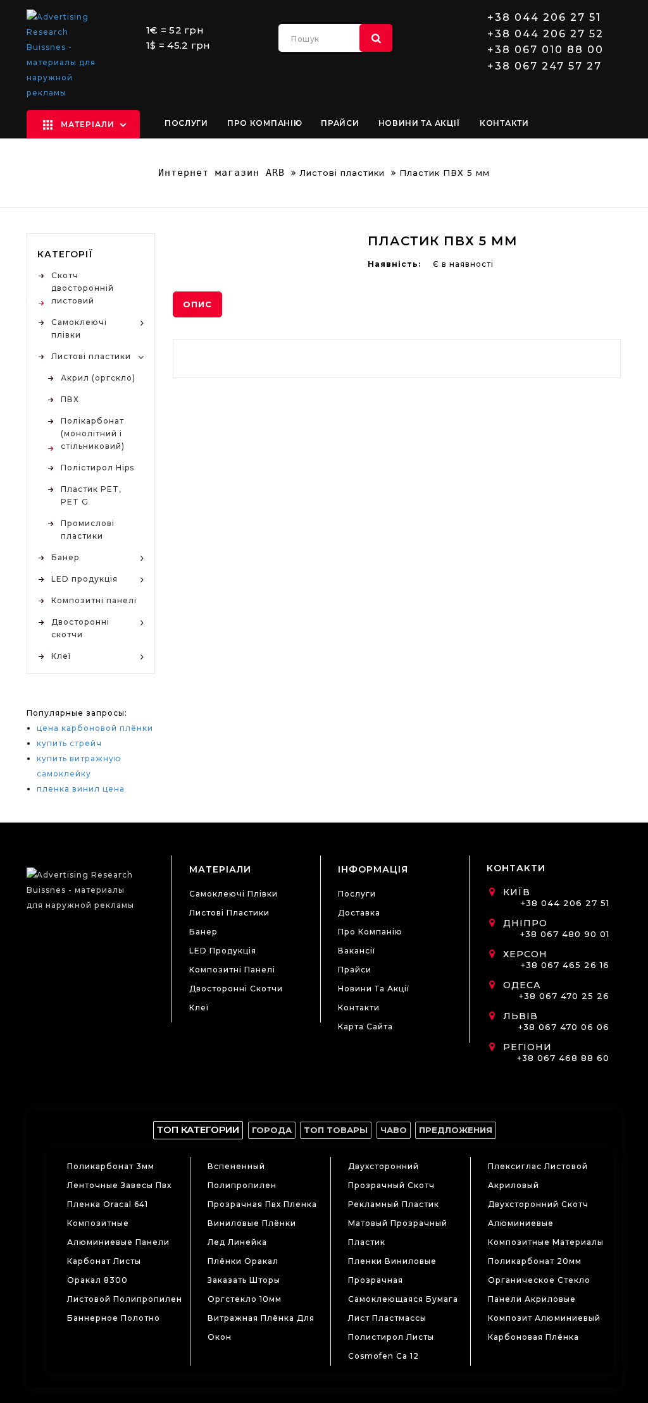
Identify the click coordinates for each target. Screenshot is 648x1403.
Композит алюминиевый (544, 1318)
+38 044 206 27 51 (544, 17)
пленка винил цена (81, 788)
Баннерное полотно (113, 1318)
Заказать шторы (244, 1280)
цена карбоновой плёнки (95, 728)
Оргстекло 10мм (245, 1299)
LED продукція (84, 579)
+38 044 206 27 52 (545, 34)
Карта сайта (365, 1026)
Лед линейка (237, 1242)
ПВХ (70, 399)
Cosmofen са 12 (383, 1356)
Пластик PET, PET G (91, 495)
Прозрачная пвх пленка (262, 1204)
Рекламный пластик (393, 1204)
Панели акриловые (532, 1299)
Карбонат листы (104, 1261)
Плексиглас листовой (538, 1166)
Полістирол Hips (97, 467)
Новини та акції (419, 123)
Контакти (504, 123)
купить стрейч (69, 743)
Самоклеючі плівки (79, 328)
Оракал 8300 (97, 1280)
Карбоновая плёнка (533, 1337)
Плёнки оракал (243, 1261)
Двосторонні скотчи (80, 628)
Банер (65, 557)
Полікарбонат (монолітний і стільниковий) (93, 433)
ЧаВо (393, 1130)
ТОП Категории (198, 1130)
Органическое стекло (539, 1280)
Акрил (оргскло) (98, 378)
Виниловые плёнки (252, 1223)
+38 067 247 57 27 (544, 66)
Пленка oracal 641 (107, 1204)
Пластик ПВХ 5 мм (444, 173)
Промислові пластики (88, 529)
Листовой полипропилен (124, 1299)
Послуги (186, 123)
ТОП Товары (336, 1130)
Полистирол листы (391, 1337)
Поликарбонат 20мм (535, 1261)
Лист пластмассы (387, 1318)
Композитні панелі (94, 600)
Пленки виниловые (392, 1261)
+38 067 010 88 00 (545, 50)
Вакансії (356, 950)
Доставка (359, 912)
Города (272, 1130)
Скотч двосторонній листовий (82, 288)
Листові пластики (342, 173)
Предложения (455, 1130)
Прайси (340, 123)
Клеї (61, 656)
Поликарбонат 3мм (110, 1166)
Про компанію (264, 123)
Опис (197, 304)
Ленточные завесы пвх (119, 1185)
